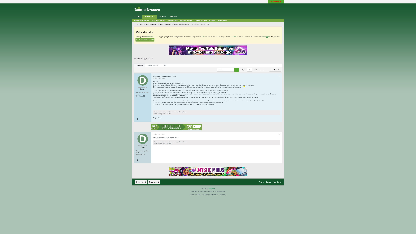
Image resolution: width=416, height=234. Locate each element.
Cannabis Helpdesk (158, 20)
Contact (268, 182)
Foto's (165, 65)
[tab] (139, 65)
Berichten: (139, 96)
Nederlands (153, 182)
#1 (279, 76)
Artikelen (212, 20)
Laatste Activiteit (153, 65)
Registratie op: (141, 92)
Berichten (140, 65)
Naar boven (277, 182)
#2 (279, 134)
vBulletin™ (212, 188)
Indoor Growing (172, 20)
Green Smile (140, 182)
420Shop (173, 17)
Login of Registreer (275, 1)
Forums (137, 17)
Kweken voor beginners (142, 20)
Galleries (162, 17)
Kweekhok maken (201, 20)
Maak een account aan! (145, 40)
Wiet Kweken (149, 17)
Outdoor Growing (186, 20)
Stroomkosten (222, 20)
